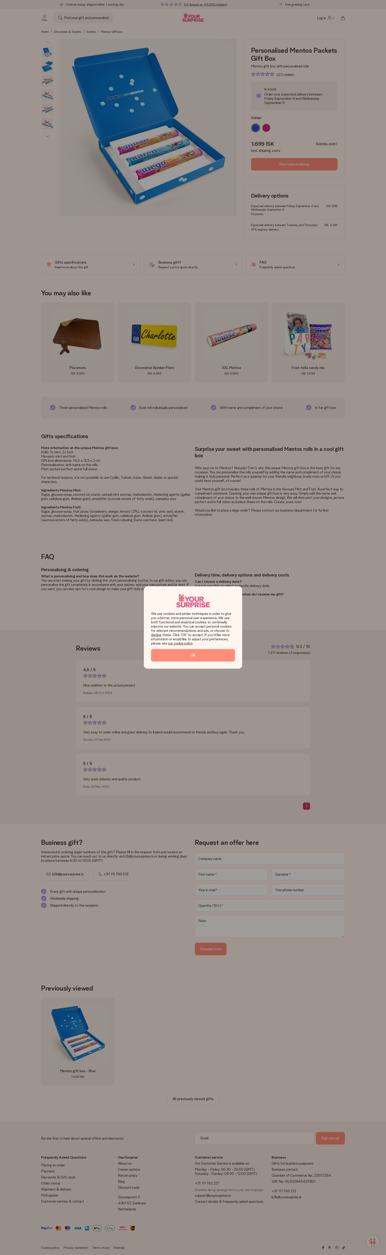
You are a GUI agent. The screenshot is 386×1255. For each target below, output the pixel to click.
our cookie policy (180, 643)
